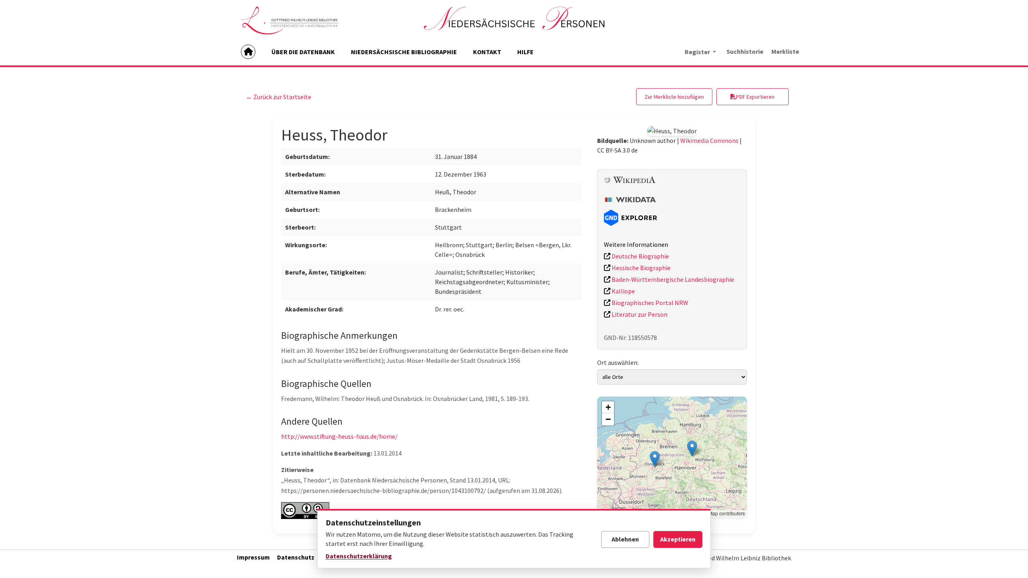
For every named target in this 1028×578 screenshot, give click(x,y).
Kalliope (622, 291)
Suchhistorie (744, 51)
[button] (692, 448)
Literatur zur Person (638, 314)
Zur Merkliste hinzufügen (674, 96)
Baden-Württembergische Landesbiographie (672, 279)
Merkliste (785, 51)
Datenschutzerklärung (359, 556)
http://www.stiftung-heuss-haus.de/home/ (339, 436)
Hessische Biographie (640, 268)
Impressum (253, 557)
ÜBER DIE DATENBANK (303, 52)
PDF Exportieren (755, 96)
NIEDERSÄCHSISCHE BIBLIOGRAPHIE (404, 52)
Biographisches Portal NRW (649, 303)
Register (698, 52)
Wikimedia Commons (709, 140)
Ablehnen (625, 539)
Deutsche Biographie (639, 256)
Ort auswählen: (617, 362)
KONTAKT (487, 52)
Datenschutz (295, 557)
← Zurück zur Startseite (278, 97)
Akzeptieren (678, 539)
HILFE (525, 52)
